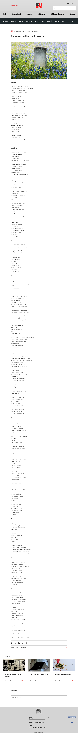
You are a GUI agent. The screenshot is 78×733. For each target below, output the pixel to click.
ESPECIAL (21, 21)
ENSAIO (57, 21)
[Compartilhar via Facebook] (11, 643)
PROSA (42, 21)
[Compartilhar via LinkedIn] (19, 643)
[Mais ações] (66, 32)
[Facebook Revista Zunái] (72, 722)
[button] (73, 21)
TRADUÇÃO (49, 21)
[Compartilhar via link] (22, 643)
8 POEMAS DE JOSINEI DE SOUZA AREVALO (13, 675)
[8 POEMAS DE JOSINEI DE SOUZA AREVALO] (14, 665)
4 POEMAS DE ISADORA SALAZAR (62, 674)
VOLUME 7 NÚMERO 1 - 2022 (22, 637)
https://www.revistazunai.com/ (37, 719)
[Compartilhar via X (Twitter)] (15, 643)
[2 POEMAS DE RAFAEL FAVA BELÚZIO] (39, 665)
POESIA (36, 21)
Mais (63, 21)
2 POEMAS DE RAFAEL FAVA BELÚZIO (39, 674)
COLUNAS (5, 21)
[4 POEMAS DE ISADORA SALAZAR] (64, 665)
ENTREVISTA (29, 21)
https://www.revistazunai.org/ (38, 727)
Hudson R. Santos (16, 634)
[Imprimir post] (26, 643)
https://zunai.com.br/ (39, 722)
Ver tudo (73, 656)
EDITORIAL (13, 21)
